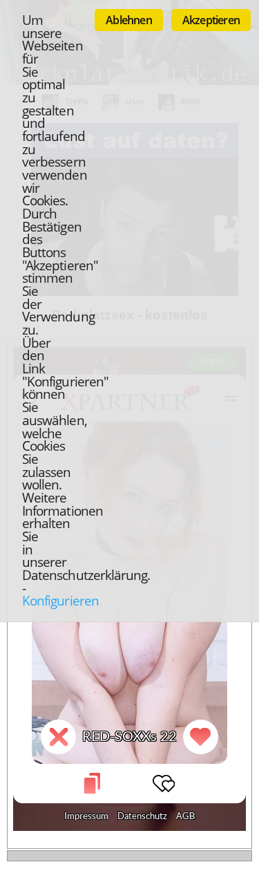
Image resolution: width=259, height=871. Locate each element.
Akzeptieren (211, 20)
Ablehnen (129, 20)
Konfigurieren (60, 600)
